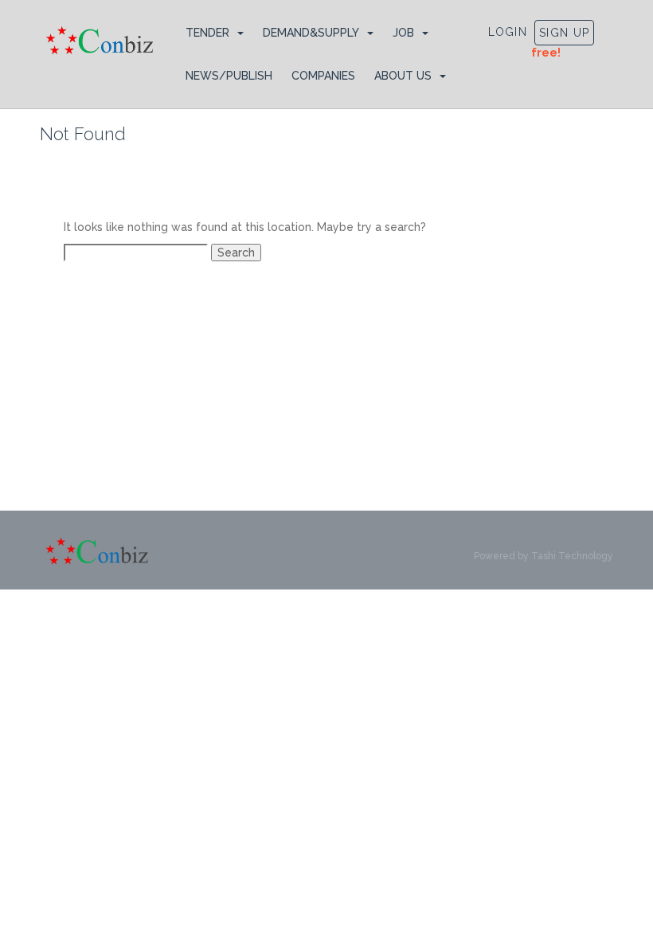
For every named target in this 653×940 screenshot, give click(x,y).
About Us (403, 75)
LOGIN (508, 31)
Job (403, 32)
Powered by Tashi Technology (543, 556)
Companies (323, 75)
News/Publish (229, 75)
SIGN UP (564, 32)
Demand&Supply (311, 32)
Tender (207, 32)
